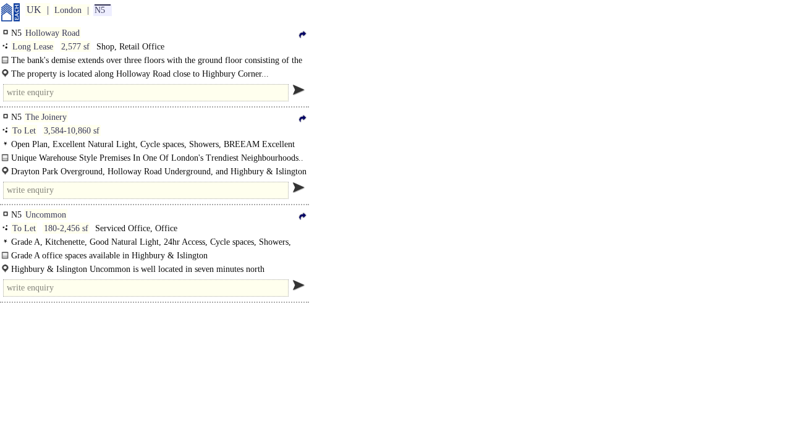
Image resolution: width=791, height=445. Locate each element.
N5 (100, 10)
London (68, 10)
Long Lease (32, 46)
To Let (24, 130)
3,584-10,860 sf (71, 130)
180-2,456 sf (66, 228)
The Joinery (46, 117)
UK (34, 9)
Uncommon (45, 214)
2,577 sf (75, 46)
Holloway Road (52, 33)
